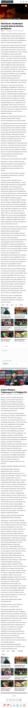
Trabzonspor (20, 651)
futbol (3, 651)
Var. (16, 305)
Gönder (5, 363)
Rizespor (13, 651)
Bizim (3, 305)
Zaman (21, 305)
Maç (7, 305)
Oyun (12, 305)
